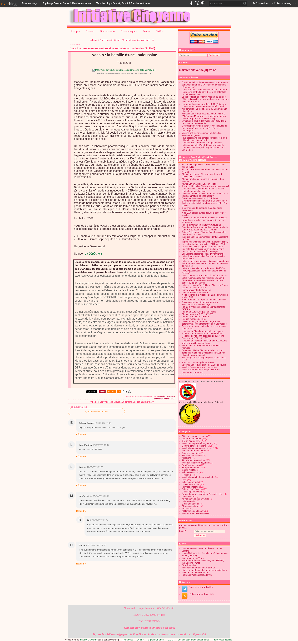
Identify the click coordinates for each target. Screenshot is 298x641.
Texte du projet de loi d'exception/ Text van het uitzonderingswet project (203, 354)
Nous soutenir (107, 31)
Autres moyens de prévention (195, 499)
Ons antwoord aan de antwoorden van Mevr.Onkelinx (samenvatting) (200, 303)
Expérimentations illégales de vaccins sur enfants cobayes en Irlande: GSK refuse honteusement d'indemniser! (205, 84)
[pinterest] (203, 3)
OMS (184, 479)
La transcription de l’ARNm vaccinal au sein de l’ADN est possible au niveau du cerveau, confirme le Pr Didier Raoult (205, 99)
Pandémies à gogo (191, 465)
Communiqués (129, 31)
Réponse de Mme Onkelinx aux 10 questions (203, 336)
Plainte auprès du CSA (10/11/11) (197, 314)
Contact (90, 31)
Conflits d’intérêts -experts (194, 446)
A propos (75, 31)
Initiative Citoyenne (89, 640)
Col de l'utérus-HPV (191, 441)
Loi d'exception (189, 501)
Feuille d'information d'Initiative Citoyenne (201, 225)
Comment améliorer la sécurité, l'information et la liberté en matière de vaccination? (205, 194)
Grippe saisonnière (191, 453)
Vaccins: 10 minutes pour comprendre (199, 367)
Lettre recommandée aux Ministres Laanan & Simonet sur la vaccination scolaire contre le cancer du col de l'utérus (203, 280)
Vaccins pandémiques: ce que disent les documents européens (201, 371)
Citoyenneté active (190, 484)
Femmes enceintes (191, 487)
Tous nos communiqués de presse (198, 362)
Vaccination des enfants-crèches (197, 448)
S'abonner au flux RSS (201, 594)
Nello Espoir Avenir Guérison (195, 572)
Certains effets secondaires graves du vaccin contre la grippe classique (203, 190)
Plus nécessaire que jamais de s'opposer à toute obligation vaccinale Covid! (204, 139)
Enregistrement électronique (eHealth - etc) (202, 494)
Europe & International (192, 467)
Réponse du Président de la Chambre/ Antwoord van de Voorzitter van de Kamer (204, 342)
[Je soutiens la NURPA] (190, 424)
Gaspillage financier (191, 492)
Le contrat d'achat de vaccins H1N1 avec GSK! (203, 244)
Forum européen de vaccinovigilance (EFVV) (203, 560)
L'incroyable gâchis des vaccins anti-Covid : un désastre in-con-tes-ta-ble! (204, 122)
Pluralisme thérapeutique (194, 460)
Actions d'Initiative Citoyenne (195, 463)
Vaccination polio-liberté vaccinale (198, 477)
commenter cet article (163, 398)
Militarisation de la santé (193, 511)
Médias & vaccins (190, 472)
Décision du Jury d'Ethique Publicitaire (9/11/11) (204, 217)
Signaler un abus (156, 640)
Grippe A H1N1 (189, 470)
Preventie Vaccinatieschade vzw (197, 575)
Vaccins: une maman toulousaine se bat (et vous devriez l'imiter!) (113, 48)
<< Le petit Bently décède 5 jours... (105, 40)
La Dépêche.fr (93, 253)
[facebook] (191, 3)
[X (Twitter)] (197, 3)
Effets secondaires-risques (194, 436)
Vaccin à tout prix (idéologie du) (196, 443)
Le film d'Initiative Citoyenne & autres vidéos (202, 246)
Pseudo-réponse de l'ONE (194, 319)
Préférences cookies (222, 640)
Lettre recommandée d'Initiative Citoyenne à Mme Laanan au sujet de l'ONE (205, 286)
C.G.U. (171, 640)
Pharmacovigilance (191, 506)
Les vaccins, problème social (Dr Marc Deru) (202, 254)
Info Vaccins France (191, 563)
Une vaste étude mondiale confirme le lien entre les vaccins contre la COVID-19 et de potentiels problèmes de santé (204, 92)
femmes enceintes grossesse (195, 513)
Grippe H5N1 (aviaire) (192, 489)
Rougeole (186, 475)
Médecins (186, 458)
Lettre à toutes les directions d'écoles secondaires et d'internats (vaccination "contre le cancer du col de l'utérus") (205, 263)
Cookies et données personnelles (193, 640)
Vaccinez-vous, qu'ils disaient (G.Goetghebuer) (204, 365)
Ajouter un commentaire (96, 411)
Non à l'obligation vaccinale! (195, 292)
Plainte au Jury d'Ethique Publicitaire (199, 312)
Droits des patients (190, 504)
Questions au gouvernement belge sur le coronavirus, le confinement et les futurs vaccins (204, 322)
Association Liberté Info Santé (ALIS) (199, 568)
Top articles (127, 640)
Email (182, 531)
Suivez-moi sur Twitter (201, 587)
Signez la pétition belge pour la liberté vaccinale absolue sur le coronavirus (141, 634)
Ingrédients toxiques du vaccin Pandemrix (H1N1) (205, 242)
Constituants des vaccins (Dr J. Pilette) (200, 198)
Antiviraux (186, 508)
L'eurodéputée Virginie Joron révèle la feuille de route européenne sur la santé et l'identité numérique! (204, 128)
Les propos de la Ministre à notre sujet (200, 251)
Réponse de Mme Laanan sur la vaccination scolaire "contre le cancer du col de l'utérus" (202, 332)
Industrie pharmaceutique (194, 451)
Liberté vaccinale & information (196, 290)
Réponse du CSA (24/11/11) (195, 338)
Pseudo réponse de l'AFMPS (195, 316)
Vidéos (160, 31)
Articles (147, 31)
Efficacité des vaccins (192, 455)
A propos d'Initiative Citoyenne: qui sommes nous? (205, 186)
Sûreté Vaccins (189, 565)
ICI (203, 634)
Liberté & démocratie (166, 396)
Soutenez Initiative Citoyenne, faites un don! (202, 350)
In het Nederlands (190, 482)
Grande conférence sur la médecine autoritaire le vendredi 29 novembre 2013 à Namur (205, 228)
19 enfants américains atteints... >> (138, 40)
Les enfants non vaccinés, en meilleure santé (203, 249)
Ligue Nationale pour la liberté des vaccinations (204, 570)
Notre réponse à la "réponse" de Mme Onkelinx (204, 300)
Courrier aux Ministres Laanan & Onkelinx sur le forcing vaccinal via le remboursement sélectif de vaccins (204, 203)
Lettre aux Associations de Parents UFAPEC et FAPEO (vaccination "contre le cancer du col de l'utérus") (204, 270)
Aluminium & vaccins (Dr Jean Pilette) (199, 184)
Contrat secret (188, 496)
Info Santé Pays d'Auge (193, 558)
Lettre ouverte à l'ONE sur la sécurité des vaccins (205, 275)
